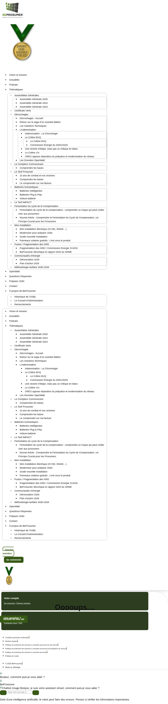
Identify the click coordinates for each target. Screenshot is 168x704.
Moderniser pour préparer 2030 (36, 233)
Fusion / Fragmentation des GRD (31, 244)
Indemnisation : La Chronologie (41, 133)
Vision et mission (18, 75)
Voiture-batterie (28, 198)
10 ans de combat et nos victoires (37, 175)
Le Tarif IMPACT (23, 202)
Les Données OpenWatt (32, 160)
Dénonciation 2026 (29, 259)
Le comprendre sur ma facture (35, 183)
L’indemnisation (28, 129)
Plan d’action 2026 (29, 263)
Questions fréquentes (20, 276)
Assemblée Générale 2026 (34, 99)
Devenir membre (23, 603)
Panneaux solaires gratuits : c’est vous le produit (45, 240)
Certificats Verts (22, 110)
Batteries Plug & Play (31, 194)
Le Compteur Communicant (28, 164)
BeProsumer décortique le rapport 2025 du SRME (46, 252)
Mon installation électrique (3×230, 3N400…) (43, 229)
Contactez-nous (10, 623)
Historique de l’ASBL (25, 296)
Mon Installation (22, 225)
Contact (13, 286)
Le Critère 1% (32, 152)
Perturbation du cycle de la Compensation (36, 206)
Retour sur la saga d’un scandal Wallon (40, 122)
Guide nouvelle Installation (33, 236)
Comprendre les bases (31, 168)
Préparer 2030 (16, 281)
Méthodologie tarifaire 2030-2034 (31, 267)
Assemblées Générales (26, 95)
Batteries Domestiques (26, 187)
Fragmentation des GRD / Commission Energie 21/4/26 (49, 248)
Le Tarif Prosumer (23, 171)
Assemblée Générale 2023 (34, 107)
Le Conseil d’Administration (28, 300)
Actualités (14, 80)
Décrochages (21, 114)
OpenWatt (14, 271)
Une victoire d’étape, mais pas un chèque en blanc (51, 149)
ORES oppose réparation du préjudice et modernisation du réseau (59, 156)
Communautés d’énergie (27, 255)
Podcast (13, 84)
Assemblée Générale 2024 (34, 103)
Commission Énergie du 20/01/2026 (49, 145)
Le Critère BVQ (33, 137)
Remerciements (22, 304)
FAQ (20, 623)
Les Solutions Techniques (33, 126)
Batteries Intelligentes (31, 191)
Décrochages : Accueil (31, 118)
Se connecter (9, 603)
